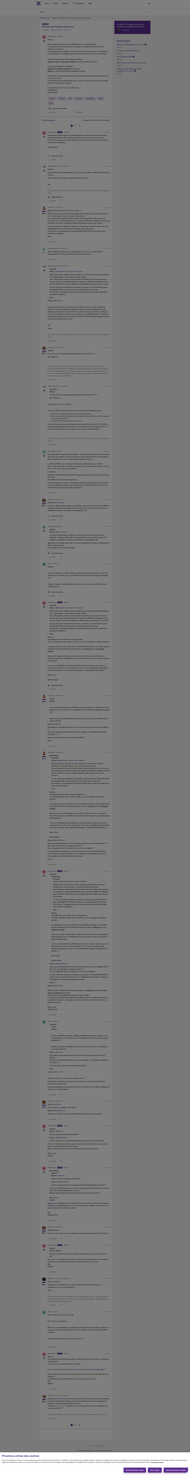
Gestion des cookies (157, 1462)
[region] (95, 1463)
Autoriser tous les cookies (176, 1470)
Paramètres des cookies (135, 1470)
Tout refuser (155, 1470)
